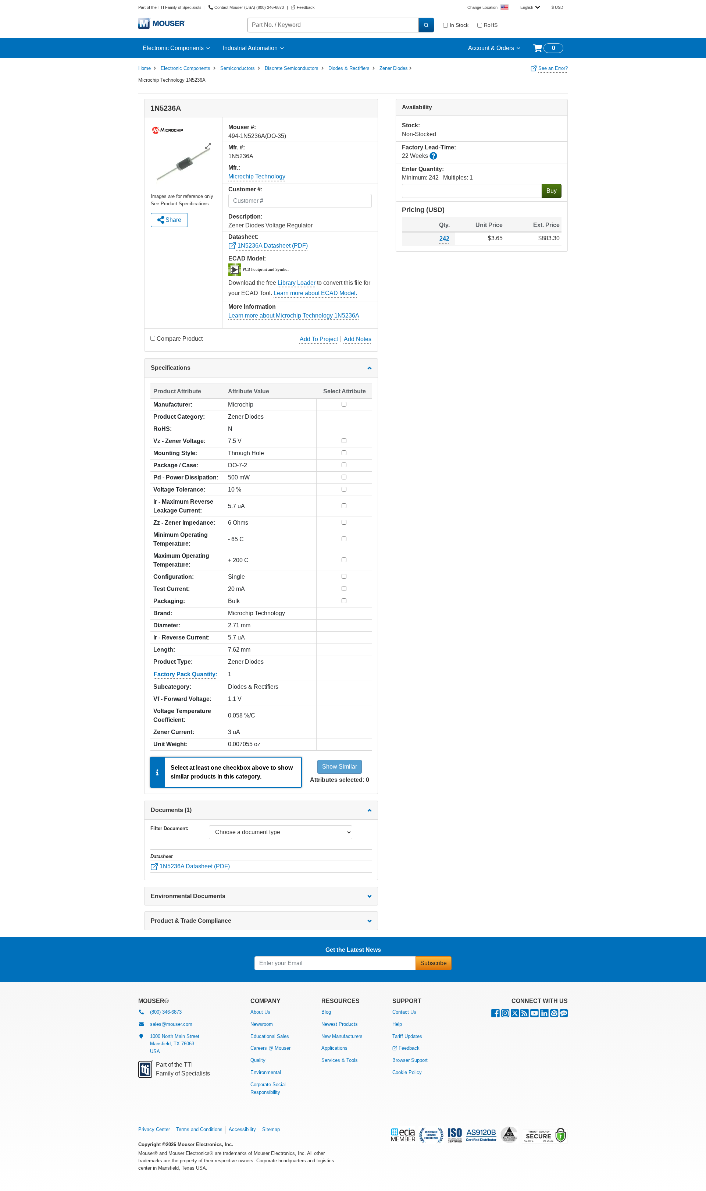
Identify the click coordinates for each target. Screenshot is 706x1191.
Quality (257, 1060)
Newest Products (339, 1024)
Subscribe (433, 963)
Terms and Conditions (199, 1129)
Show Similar (339, 766)
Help (397, 1024)
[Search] (426, 25)
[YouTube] (534, 1015)
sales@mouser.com (171, 1024)
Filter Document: (169, 828)
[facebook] (495, 1015)
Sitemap (271, 1129)
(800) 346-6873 (166, 1012)
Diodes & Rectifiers (349, 68)
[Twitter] (515, 1015)
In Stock (459, 25)
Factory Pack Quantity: (185, 674)
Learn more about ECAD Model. (315, 293)
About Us (260, 1012)
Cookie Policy (407, 1072)
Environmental (265, 1072)
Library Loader (296, 283)
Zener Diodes (393, 68)
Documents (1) (171, 810)
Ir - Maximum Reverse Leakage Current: (183, 506)
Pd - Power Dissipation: (185, 477)
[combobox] (530, 7)
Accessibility (242, 1129)
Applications (334, 1048)
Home (144, 68)
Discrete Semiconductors (291, 68)
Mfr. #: (236, 147)
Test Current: (171, 589)
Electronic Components (173, 48)
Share (172, 220)
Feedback (409, 1048)
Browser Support (410, 1060)
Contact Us (404, 1012)
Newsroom (261, 1024)
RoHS (491, 25)
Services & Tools (339, 1060)
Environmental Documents (188, 896)
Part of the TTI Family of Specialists (170, 7)
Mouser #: (242, 127)
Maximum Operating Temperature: (181, 560)
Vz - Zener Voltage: (179, 441)
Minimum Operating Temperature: (180, 539)
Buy (551, 191)
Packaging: (169, 601)
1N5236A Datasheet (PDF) (272, 245)
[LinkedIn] (544, 1015)
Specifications (170, 368)
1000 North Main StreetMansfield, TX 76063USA (174, 1044)
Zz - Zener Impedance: (184, 523)
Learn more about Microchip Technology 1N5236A (293, 315)
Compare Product (180, 339)
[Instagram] (505, 1015)
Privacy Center (154, 1129)
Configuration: (173, 577)
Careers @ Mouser (270, 1048)
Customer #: (245, 189)
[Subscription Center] (554, 1015)
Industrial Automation (250, 48)
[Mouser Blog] (564, 1015)
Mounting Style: (175, 453)
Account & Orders (491, 48)
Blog (326, 1012)
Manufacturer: (172, 404)
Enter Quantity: (423, 169)
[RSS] (524, 1015)
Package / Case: (175, 465)
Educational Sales (269, 1036)
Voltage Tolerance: (179, 489)
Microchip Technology (256, 176)
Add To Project (319, 339)
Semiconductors (237, 68)
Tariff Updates (407, 1036)
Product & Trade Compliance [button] (191, 921)
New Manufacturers (342, 1036)
